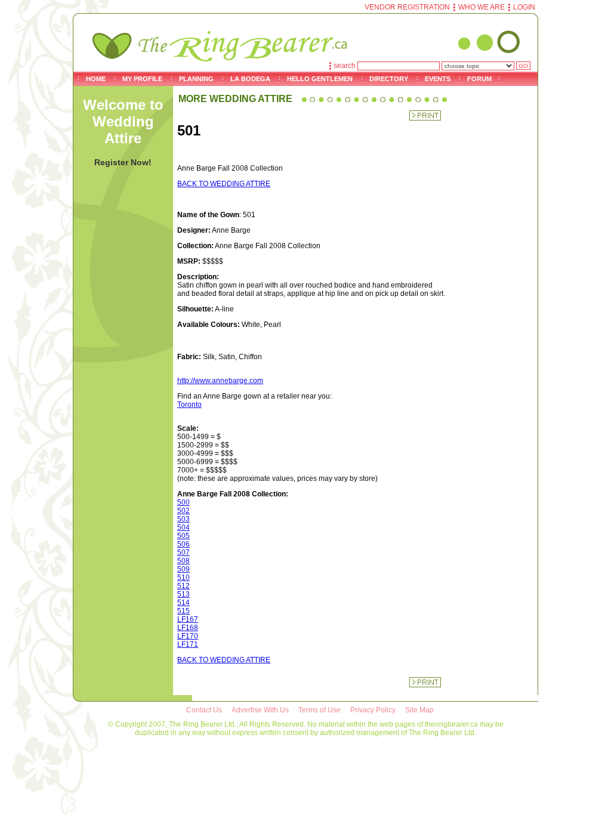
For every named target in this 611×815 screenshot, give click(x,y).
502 (183, 511)
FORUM (479, 78)
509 (183, 569)
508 (183, 561)
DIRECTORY (388, 78)
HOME (96, 78)
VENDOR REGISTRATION (407, 7)
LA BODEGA (250, 78)
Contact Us (204, 710)
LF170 (187, 636)
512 (183, 586)
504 (183, 527)
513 (183, 594)
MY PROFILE (142, 78)
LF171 (187, 644)
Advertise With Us (260, 710)
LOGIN (524, 7)
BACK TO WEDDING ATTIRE (223, 184)
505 (183, 536)
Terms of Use (319, 710)
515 (183, 611)
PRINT (425, 115)
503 (183, 519)
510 (183, 577)
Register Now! (123, 162)
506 (183, 544)
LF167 (187, 619)
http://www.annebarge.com (220, 380)
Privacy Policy (373, 710)
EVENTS (437, 78)
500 (183, 502)
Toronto (189, 404)
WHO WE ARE (481, 7)
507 (183, 552)
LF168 (187, 627)
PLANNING (196, 78)
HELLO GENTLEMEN (320, 78)
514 (183, 602)
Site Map (419, 710)
